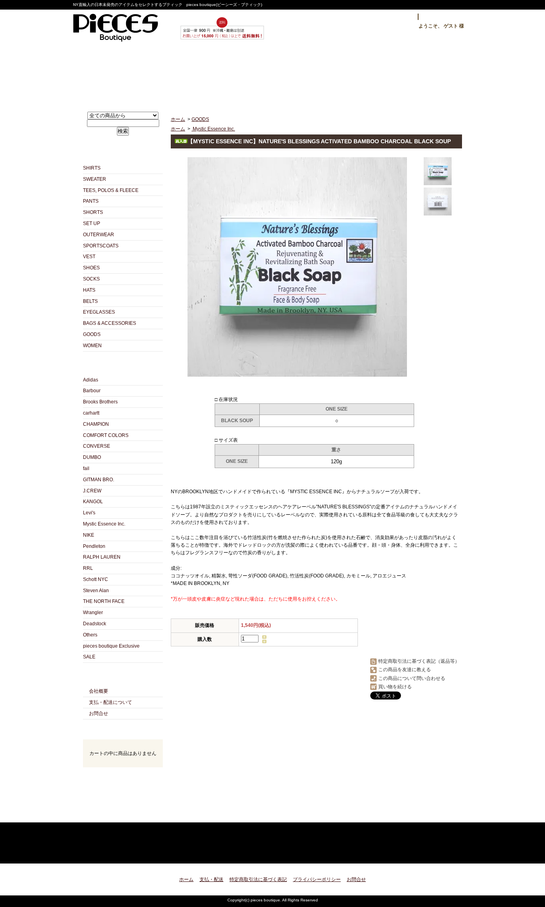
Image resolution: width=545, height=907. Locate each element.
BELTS (90, 301)
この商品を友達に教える (404, 669)
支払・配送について (195, 74)
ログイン (399, 17)
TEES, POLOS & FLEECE (110, 190)
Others (90, 635)
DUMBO (92, 457)
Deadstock (94, 623)
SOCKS (91, 279)
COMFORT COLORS (105, 435)
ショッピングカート (426, 74)
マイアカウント (443, 17)
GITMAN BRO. (98, 479)
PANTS (91, 201)
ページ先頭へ (449, 853)
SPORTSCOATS (100, 246)
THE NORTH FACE (103, 601)
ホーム (118, 74)
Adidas (90, 380)
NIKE (88, 535)
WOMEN (92, 345)
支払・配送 (211, 879)
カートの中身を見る (123, 777)
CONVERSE (96, 446)
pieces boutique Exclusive (111, 646)
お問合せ (349, 74)
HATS (89, 290)
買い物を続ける (395, 687)
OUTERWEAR (98, 234)
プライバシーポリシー (317, 879)
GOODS (92, 334)
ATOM (137, 813)
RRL (88, 568)
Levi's (89, 513)
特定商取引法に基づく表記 (258, 879)
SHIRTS (92, 168)
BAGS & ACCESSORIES (109, 323)
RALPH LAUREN (101, 557)
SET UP (91, 223)
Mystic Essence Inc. (104, 524)
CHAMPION (96, 424)
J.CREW (92, 491)
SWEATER (94, 179)
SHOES (91, 268)
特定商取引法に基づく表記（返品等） (419, 661)
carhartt (91, 413)
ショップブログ (272, 74)
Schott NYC (95, 579)
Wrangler (93, 612)
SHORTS (93, 212)
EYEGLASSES (99, 312)
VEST (89, 256)
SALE (89, 657)
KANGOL (93, 501)
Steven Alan (96, 590)
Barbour (92, 390)
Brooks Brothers (100, 402)
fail (86, 468)
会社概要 (98, 691)
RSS (108, 813)
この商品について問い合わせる (411, 678)
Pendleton (94, 546)
